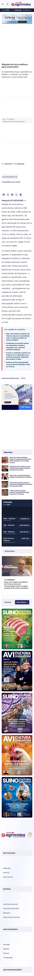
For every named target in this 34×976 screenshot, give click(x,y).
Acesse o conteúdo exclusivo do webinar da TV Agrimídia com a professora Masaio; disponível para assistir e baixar (18, 356)
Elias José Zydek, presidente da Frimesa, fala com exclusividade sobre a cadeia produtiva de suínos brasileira (18, 337)
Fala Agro (6, 944)
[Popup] (2, 4)
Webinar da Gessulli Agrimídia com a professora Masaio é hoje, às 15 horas (18, 364)
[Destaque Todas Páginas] (17, 19)
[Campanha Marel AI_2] (17, 397)
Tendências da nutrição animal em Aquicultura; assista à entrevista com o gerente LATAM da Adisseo (17, 346)
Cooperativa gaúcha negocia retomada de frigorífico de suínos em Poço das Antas (20, 484)
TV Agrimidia (7, 958)
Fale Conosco (8, 877)
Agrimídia (8, 164)
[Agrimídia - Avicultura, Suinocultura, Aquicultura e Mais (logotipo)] (21, 4)
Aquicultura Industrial (11, 908)
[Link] (17, 629)
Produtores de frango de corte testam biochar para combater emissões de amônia (19, 468)
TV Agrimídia (19, 164)
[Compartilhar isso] (3, 194)
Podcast (6, 953)
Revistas (6, 949)
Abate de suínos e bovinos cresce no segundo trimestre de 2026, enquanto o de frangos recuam (20, 460)
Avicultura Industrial (10, 904)
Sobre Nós (7, 868)
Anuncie (6, 872)
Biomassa (6, 913)
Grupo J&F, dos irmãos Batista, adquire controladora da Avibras (20, 476)
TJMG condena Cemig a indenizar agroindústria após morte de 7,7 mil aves (19, 492)
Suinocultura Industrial (11, 917)
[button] (7, 4)
